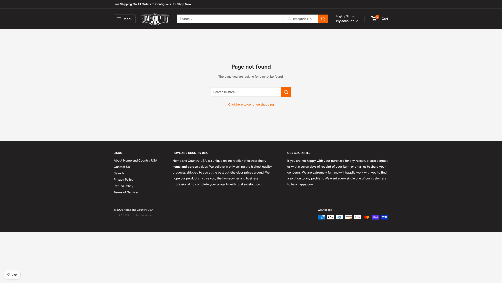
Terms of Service (126, 192)
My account (345, 21)
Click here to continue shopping (251, 104)
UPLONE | (137, 215)
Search (119, 173)
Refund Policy (123, 186)
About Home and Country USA (135, 160)
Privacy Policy (124, 179)
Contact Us (122, 167)
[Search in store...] (286, 92)
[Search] (323, 19)
